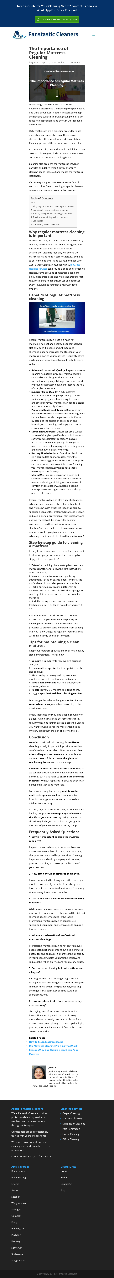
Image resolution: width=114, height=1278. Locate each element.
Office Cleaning (70, 1139)
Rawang (15, 1241)
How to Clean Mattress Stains (46, 1041)
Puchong (16, 1234)
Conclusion (38, 220)
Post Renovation (71, 1128)
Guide (61, 62)
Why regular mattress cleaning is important (53, 206)
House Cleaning (70, 1134)
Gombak (16, 1215)
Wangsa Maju (18, 1203)
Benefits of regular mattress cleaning (50, 209)
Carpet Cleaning (71, 1113)
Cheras (15, 1184)
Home (63, 1171)
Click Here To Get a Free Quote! (58, 19)
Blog (62, 1190)
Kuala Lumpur (18, 1171)
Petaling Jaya (18, 1228)
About (63, 1177)
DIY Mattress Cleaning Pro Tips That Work (53, 1045)
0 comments (73, 62)
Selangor (16, 1209)
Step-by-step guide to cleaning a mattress (52, 213)
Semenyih (16, 1247)
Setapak (15, 1196)
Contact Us (66, 1184)
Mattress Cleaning (72, 1118)
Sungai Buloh (18, 1260)
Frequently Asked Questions (46, 224)
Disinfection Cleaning (73, 1123)
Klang (14, 1222)
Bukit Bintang (18, 1177)
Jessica (35, 62)
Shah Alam (17, 1254)
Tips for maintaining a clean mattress (50, 217)
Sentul (14, 1190)
